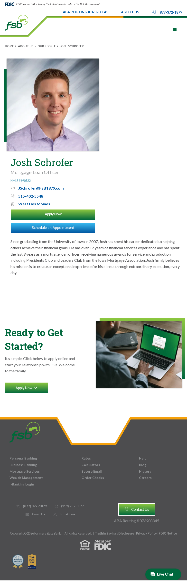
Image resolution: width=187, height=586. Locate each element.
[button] (130, 12)
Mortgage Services (24, 471)
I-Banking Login (21, 484)
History (145, 471)
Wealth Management (26, 478)
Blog (142, 465)
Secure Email (92, 471)
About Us (25, 46)
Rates (86, 458)
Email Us (35, 514)
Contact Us (136, 509)
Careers (145, 478)
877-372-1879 (167, 11)
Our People (46, 46)
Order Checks (93, 478)
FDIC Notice (168, 533)
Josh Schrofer (72, 46)
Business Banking (23, 465)
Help (142, 458)
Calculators (91, 465)
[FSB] (24, 431)
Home (9, 46)
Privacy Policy (146, 533)
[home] (16, 22)
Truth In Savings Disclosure (114, 533)
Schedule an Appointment (53, 228)
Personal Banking (23, 458)
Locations (64, 514)
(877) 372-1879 (31, 506)
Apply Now (53, 214)
